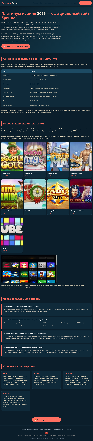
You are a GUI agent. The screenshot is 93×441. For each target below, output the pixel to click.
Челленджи (73, 3)
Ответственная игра (59, 429)
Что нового (64, 3)
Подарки (35, 3)
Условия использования (46, 429)
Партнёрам (68, 429)
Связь (57, 3)
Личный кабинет (85, 3)
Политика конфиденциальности (30, 429)
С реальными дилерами (47, 3)
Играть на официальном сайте (16, 46)
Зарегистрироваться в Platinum (47, 420)
